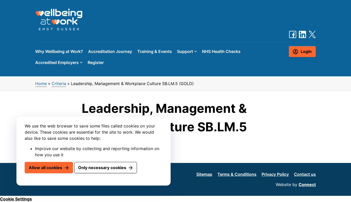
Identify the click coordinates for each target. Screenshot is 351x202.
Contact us (305, 174)
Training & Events (154, 51)
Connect (307, 184)
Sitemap (204, 174)
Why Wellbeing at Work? (59, 51)
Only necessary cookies (102, 167)
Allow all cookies (45, 167)
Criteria (59, 83)
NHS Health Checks (221, 51)
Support (185, 51)
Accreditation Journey (110, 51)
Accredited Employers (57, 62)
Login (306, 51)
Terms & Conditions (236, 174)
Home (41, 83)
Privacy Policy (275, 174)
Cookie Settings (16, 198)
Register (96, 62)
